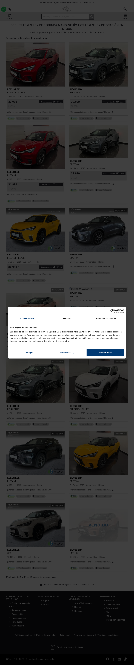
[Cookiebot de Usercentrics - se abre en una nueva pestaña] (112, 311)
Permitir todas (105, 352)
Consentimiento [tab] (27, 318)
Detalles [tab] (67, 318)
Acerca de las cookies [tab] (106, 318)
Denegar (29, 352)
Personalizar (65, 352)
